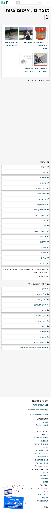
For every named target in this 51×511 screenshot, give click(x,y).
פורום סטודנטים (41, 460)
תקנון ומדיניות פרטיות (39, 488)
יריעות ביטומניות (39, 342)
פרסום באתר (43, 494)
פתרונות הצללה (40, 231)
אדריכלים (44, 472)
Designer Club (42, 425)
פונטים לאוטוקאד (41, 444)
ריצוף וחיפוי (41, 194)
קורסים (45, 422)
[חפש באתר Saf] (18, 2)
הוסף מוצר (40, 276)
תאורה (43, 167)
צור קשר (45, 498)
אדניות (43, 310)
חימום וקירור (41, 204)
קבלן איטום (41, 294)
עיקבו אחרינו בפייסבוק (37, 410)
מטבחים (43, 178)
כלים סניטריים (40, 188)
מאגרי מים (42, 321)
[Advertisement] (26, 99)
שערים (43, 258)
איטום (43, 289)
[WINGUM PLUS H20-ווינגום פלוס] (40, 33)
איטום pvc (28, 42)
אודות (46, 491)
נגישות (43, 252)
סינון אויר (42, 247)
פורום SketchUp (41, 466)
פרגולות (43, 183)
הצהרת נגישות (42, 501)
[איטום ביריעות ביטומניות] (40, 59)
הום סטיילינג (43, 457)
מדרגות (43, 242)
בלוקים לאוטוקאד (41, 438)
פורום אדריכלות (41, 450)
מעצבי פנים (43, 475)
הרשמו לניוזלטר (39, 405)
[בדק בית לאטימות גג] (26, 59)
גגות (44, 220)
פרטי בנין (44, 435)
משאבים (44, 441)
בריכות (43, 326)
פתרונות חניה (40, 215)
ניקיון (44, 226)
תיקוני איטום (41, 315)
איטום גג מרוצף (40, 305)
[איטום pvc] (26, 33)
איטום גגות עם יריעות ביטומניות (33, 348)
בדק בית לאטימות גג (28, 69)
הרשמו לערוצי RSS (38, 415)
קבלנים (45, 482)
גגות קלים (42, 299)
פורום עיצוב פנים (41, 454)
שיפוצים (43, 337)
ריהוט (44, 172)
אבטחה (43, 236)
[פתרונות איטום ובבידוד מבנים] (11, 33)
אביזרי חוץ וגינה (40, 210)
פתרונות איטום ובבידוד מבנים (11, 44)
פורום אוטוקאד (42, 463)
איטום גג (42, 331)
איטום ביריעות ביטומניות (41, 69)
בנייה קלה (42, 199)
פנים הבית (42, 263)
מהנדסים (44, 479)
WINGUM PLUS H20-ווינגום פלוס (40, 45)
